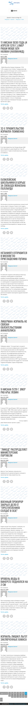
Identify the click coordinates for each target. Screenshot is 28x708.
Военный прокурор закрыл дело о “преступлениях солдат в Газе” (12, 506)
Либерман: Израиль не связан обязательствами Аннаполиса (14, 325)
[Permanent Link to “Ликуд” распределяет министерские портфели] (14, 446)
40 (23, 696)
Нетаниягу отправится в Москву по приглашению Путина (14, 256)
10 (12, 693)
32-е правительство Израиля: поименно (12, 129)
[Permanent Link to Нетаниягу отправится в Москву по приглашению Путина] (14, 249)
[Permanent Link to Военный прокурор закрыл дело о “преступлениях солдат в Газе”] (14, 498)
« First (10, 694)
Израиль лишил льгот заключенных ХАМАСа (14, 637)
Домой (8, 17)
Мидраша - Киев (20, 19)
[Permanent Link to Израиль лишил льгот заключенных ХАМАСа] (14, 633)
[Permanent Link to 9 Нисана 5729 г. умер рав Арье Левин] (14, 386)
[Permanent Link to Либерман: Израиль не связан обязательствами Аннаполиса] (14, 318)
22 (23, 693)
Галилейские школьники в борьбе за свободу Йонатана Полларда (13, 184)
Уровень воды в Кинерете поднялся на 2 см (14, 582)
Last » (1, 700)
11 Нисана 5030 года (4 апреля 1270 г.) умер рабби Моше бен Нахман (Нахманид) (14, 46)
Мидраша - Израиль (9, 19)
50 (25, 696)
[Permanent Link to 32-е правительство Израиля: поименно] (14, 125)
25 (15, 696)
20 (15, 693)
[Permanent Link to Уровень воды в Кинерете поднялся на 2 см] (14, 575)
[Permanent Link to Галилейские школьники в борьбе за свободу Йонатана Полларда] (14, 176)
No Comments (4, 54)
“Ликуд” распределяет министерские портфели (14, 452)
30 (20, 696)
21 (20, 693)
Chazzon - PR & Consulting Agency (18, 704)
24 (12, 696)
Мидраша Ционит (12, 58)
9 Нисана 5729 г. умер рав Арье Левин (13, 390)
